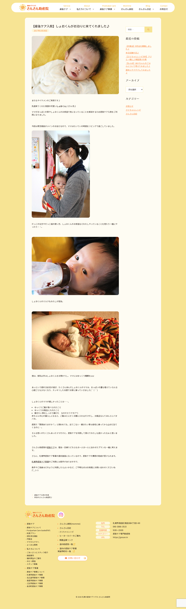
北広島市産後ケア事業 (36, 577)
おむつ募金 (31, 561)
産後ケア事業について (36, 571)
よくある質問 (32, 544)
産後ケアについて (34, 527)
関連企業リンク (66, 540)
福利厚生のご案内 (34, 558)
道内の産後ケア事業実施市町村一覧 (67, 550)
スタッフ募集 (32, 564)
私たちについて (33, 548)
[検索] (148, 29)
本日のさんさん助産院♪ (43, 497)
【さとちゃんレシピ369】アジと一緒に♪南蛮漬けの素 (139, 58)
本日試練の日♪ (132, 52)
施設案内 (30, 555)
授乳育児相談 (32, 536)
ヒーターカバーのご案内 (70, 535)
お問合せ (164, 7)
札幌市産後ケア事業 (40, 461)
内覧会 (29, 539)
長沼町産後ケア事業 (35, 586)
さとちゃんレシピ (133, 110)
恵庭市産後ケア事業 (35, 580)
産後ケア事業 (32, 568)
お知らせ (129, 106)
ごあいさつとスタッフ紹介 (37, 552)
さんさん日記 (131, 113)
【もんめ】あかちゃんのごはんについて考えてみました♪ (138, 64)
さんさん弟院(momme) (70, 523)
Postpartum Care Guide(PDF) (38, 530)
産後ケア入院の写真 (41, 495)
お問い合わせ (73, 558)
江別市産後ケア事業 (35, 583)
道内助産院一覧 (66, 544)
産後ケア (51, 447)
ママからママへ (33, 542)
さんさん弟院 (127, 7)
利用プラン (31, 533)
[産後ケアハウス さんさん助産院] (34, 7)
